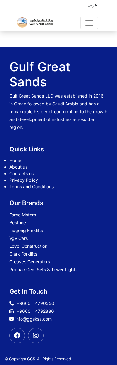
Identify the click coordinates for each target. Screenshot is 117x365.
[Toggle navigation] (89, 23)
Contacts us (21, 173)
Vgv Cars (18, 238)
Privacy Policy (23, 180)
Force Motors (22, 214)
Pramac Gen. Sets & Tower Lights (43, 269)
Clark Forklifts (23, 253)
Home (15, 160)
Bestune (17, 222)
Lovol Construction (28, 246)
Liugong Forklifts (26, 230)
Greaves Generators (29, 261)
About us (18, 167)
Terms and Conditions (31, 186)
